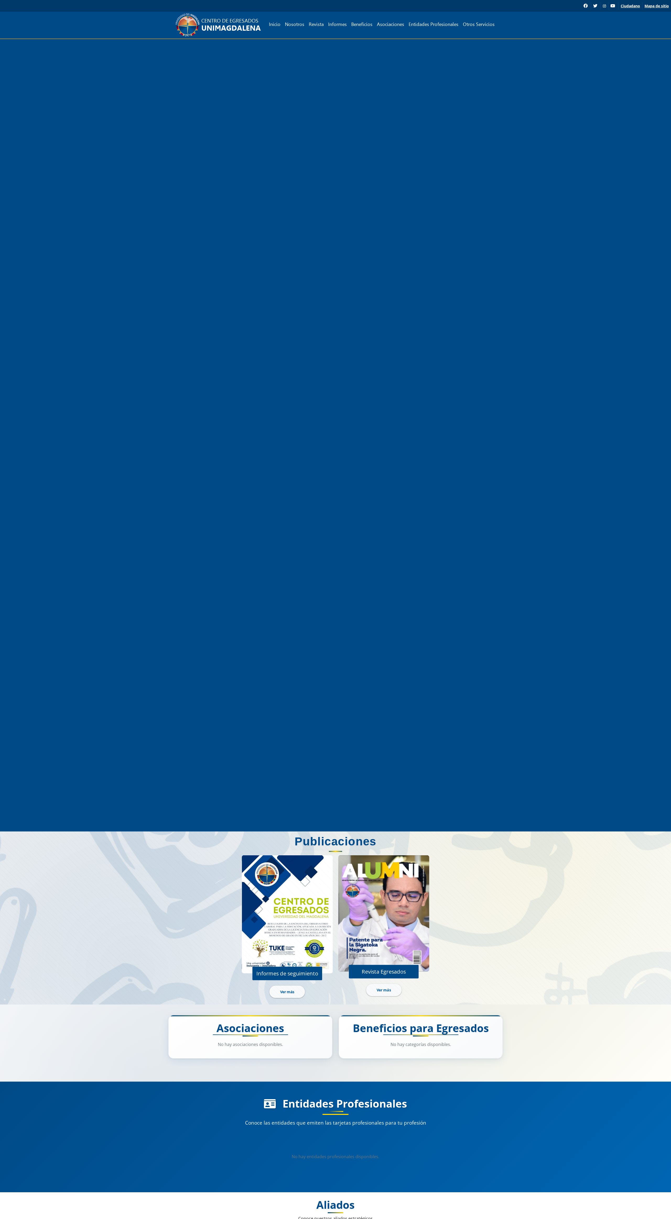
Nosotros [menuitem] (294, 24)
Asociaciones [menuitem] (390, 24)
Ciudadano (630, 5)
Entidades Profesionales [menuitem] (433, 24)
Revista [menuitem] (316, 24)
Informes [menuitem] (337, 24)
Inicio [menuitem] (274, 24)
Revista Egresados (384, 971)
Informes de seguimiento (287, 973)
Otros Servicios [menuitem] (479, 24)
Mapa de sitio (657, 5)
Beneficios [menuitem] (361, 24)
